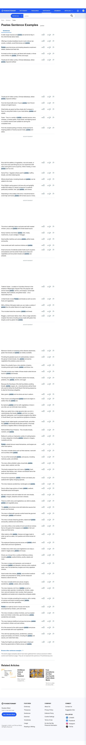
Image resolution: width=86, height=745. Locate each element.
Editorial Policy (49, 713)
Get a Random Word (9, 714)
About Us (47, 706)
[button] (78, 10)
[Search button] (72, 16)
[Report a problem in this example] (53, 35)
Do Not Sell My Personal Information (51, 724)
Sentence (8, 20)
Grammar (27, 717)
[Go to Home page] (9, 10)
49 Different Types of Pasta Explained (21, 673)
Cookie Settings (49, 717)
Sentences (15, 16)
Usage (26, 723)
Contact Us (68, 706)
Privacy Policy (49, 710)
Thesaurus (27, 710)
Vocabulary (27, 720)
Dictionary (27, 706)
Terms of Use (48, 720)
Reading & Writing (29, 727)
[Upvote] (44, 35)
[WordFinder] (83, 10)
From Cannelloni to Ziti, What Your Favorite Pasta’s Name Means (50, 675)
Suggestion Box (70, 710)
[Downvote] (50, 35)
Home (2, 20)
